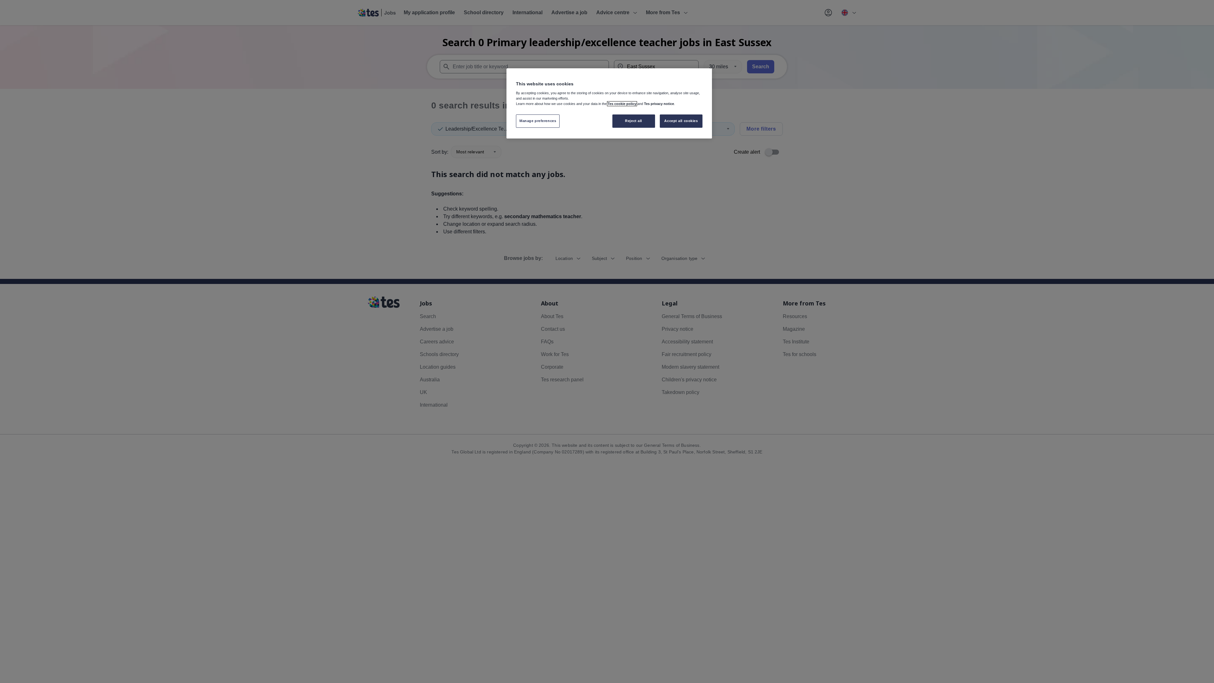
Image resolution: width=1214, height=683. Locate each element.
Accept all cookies (681, 121)
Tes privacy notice (659, 104)
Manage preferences (537, 121)
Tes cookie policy (622, 104)
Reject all (633, 121)
